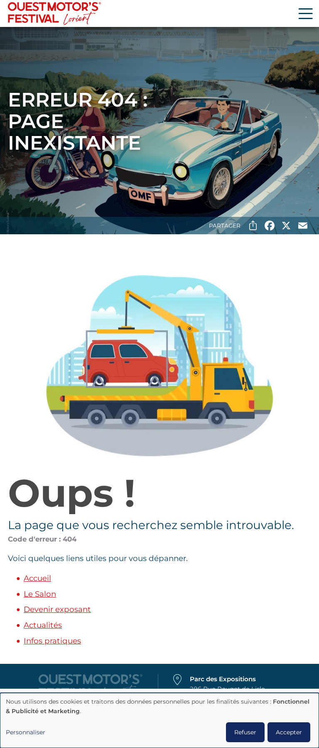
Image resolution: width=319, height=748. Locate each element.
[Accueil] (54, 13)
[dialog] (159, 720)
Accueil (37, 578)
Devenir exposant (57, 609)
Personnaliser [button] (25, 732)
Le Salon (40, 594)
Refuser (245, 732)
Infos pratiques (52, 641)
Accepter (289, 732)
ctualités (45, 625)
